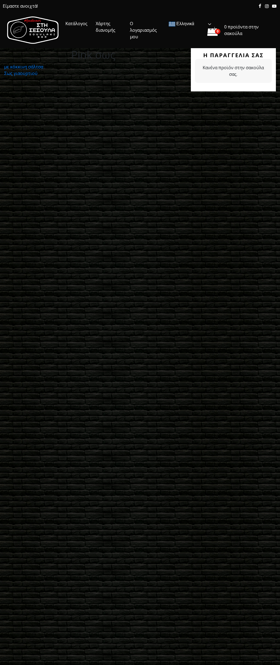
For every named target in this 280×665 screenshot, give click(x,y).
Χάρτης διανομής (105, 27)
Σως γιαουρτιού (20, 73)
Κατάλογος (76, 24)
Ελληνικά (184, 23)
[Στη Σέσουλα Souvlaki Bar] (33, 30)
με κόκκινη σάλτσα (23, 67)
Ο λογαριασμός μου (143, 30)
